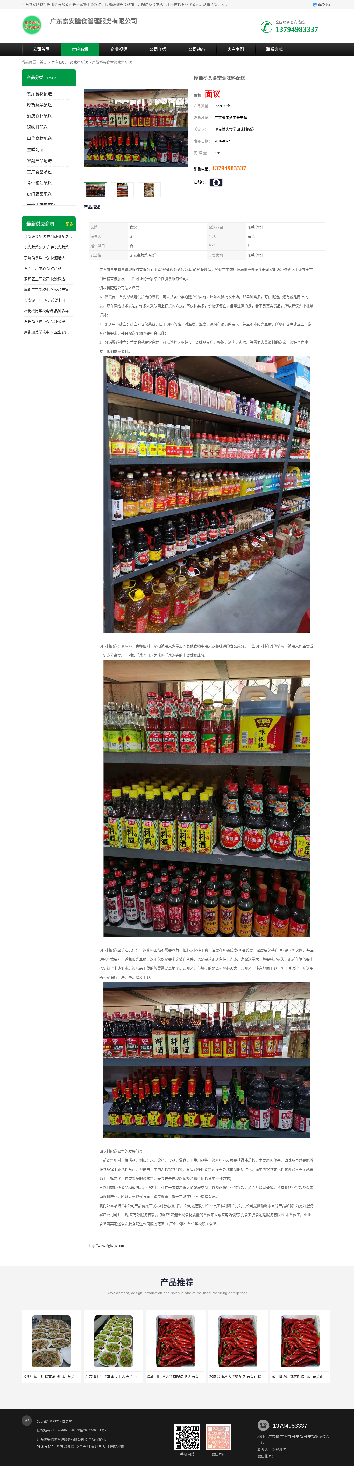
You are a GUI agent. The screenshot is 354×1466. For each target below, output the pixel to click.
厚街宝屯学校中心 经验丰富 (46, 290)
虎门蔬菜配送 (39, 194)
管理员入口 (100, 1447)
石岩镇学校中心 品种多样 (44, 322)
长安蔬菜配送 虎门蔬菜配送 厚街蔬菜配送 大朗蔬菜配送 (48, 236)
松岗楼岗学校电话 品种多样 (46, 311)
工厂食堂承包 (39, 172)
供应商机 (80, 49)
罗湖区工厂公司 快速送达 (44, 279)
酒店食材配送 (39, 116)
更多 (69, 224)
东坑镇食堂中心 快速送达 (44, 258)
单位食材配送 (39, 138)
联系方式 (274, 49)
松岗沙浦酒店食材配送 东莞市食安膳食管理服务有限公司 (193, 1377)
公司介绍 (158, 49)
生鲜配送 (35, 149)
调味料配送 (79, 62)
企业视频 (119, 49)
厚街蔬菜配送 (39, 105)
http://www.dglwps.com (106, 1246)
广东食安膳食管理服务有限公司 (60, 1439)
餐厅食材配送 (39, 94)
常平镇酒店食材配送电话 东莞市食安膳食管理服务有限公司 (257, 1377)
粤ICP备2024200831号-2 (89, 1430)
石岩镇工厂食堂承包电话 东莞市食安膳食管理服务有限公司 (70, 1377)
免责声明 (82, 1447)
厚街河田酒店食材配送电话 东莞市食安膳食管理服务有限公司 (134, 1377)
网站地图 (117, 1447)
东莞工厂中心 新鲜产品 (42, 268)
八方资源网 (65, 1447)
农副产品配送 (39, 161)
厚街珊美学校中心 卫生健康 (46, 332)
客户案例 (235, 49)
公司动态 (196, 49)
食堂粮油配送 (39, 183)
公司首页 (41, 49)
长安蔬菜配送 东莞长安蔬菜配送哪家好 (48, 247)
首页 (43, 62)
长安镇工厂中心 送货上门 (44, 300)
